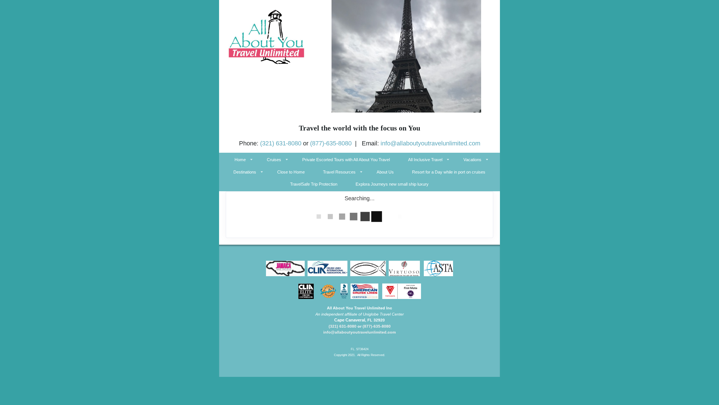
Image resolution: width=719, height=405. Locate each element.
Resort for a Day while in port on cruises (448, 172)
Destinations (244, 172)
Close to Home (291, 172)
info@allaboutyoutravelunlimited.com (430, 143)
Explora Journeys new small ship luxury (392, 184)
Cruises (274, 159)
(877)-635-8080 (331, 143)
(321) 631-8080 (280, 143)
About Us (385, 172)
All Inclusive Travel (425, 159)
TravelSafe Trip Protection (313, 184)
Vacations (472, 159)
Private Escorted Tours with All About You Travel (346, 159)
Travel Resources (339, 172)
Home (240, 159)
